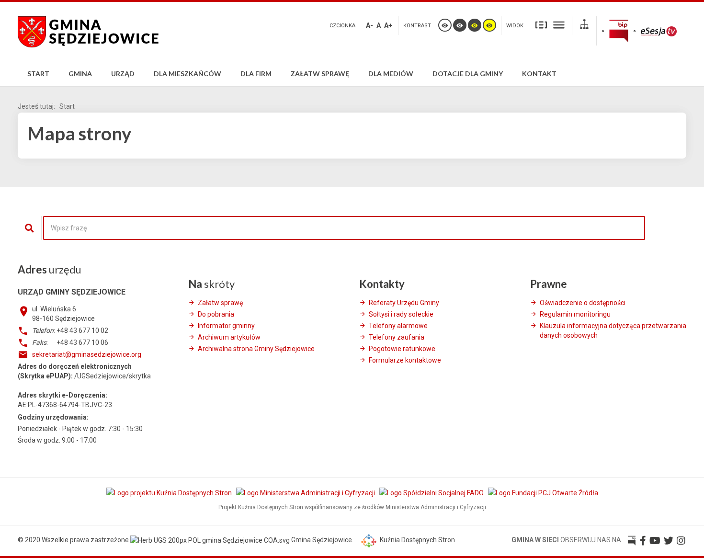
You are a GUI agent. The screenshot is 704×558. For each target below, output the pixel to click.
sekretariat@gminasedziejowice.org (86, 354)
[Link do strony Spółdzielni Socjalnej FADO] (432, 493)
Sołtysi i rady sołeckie (401, 314)
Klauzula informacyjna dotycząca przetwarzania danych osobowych (613, 330)
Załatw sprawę (220, 303)
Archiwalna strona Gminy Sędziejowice (256, 349)
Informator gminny (226, 326)
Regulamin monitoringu (575, 314)
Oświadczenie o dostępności (582, 303)
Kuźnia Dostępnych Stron (416, 540)
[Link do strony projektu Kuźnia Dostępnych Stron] (169, 493)
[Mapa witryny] (584, 25)
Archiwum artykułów (229, 337)
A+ (388, 25)
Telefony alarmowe (398, 326)
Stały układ (541, 24)
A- (369, 25)
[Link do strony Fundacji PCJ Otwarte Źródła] (543, 493)
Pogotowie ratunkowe (402, 349)
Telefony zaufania (396, 337)
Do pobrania (216, 314)
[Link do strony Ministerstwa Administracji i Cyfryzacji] (306, 493)
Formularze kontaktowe (405, 360)
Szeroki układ (559, 24)
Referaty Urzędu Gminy (404, 303)
